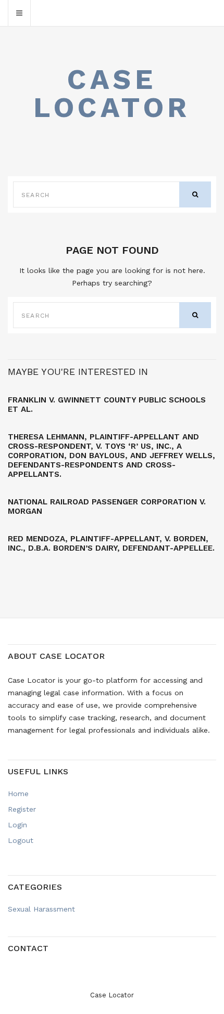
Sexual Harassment (41, 909)
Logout (20, 840)
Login (17, 825)
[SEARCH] (195, 194)
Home (18, 793)
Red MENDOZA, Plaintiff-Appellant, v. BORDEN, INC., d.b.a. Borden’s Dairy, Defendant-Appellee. (111, 543)
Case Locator (112, 93)
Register (22, 809)
